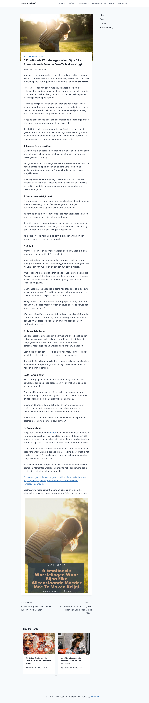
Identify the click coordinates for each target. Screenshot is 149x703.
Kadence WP (97, 696)
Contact (103, 23)
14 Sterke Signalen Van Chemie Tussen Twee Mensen (36, 606)
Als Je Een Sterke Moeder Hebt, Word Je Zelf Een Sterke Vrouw (38, 660)
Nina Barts (32, 667)
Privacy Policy (106, 27)
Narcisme (122, 3)
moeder (52, 432)
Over (102, 19)
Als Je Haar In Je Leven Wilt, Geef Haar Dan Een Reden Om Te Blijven (75, 607)
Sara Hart (29, 69)
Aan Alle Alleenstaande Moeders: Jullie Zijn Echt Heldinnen (71, 660)
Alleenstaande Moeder (34, 56)
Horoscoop (109, 3)
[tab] (55, 675)
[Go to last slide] (25, 653)
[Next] (87, 653)
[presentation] (39, 643)
